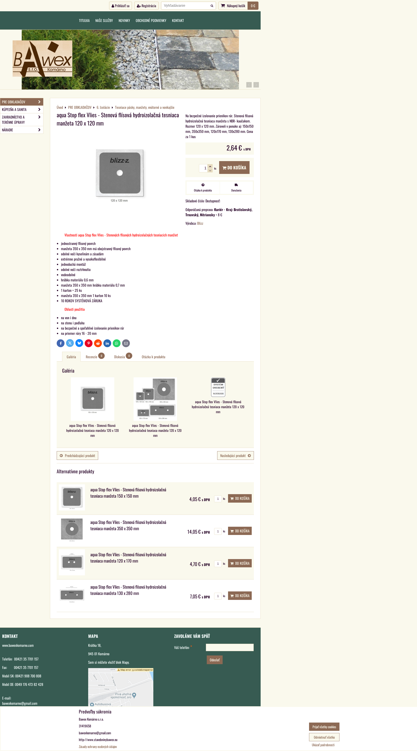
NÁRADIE (7, 129)
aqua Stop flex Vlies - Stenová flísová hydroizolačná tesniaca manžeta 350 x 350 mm (128, 525)
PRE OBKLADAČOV (13, 101)
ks (223, 499)
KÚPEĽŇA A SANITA (14, 109)
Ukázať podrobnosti (323, 745)
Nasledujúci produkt (233, 455)
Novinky (124, 20)
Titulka (84, 20)
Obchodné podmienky (151, 20)
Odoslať (215, 659)
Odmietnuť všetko (324, 737)
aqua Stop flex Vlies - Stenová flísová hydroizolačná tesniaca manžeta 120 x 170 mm (128, 557)
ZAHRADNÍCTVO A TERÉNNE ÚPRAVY (13, 119)
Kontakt (178, 20)
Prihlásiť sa (121, 5)
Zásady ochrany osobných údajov (98, 746)
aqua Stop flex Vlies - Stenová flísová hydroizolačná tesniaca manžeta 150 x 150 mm (128, 492)
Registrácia (148, 5)
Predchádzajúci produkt (80, 455)
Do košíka (236, 167)
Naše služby (104, 20)
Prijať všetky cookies (324, 726)
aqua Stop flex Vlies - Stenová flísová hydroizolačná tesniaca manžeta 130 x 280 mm (128, 590)
